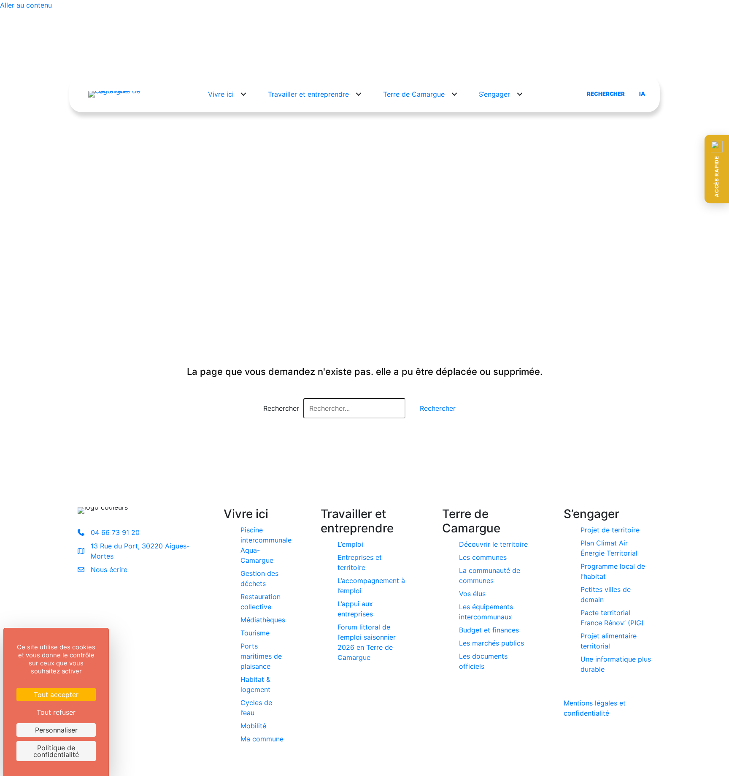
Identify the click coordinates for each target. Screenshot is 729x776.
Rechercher (281, 408)
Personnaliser (56, 730)
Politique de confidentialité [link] (56, 751)
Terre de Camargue (414, 94)
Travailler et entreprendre (308, 94)
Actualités (329, 59)
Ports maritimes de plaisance (261, 656)
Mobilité (253, 726)
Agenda (367, 59)
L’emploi (350, 544)
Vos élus (472, 593)
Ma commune (262, 739)
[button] (717, 169)
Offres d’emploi (411, 59)
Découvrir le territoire (493, 544)
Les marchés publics (491, 643)
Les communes (483, 557)
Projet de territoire (610, 530)
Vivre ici (221, 94)
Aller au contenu (26, 5)
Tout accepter (56, 694)
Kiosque (456, 59)
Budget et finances (489, 630)
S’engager (494, 94)
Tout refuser (56, 712)
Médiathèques (262, 620)
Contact (491, 59)
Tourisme (255, 633)
